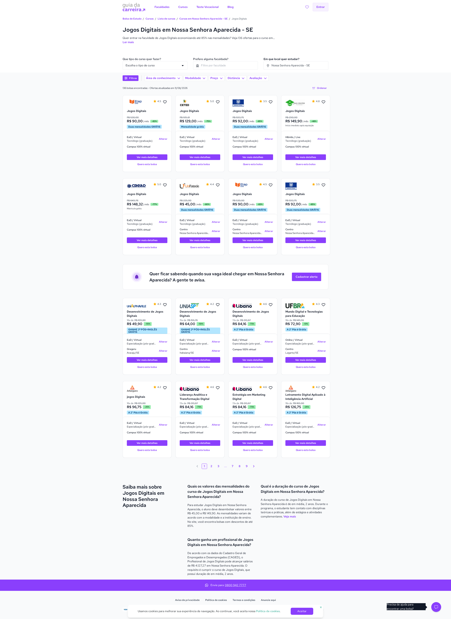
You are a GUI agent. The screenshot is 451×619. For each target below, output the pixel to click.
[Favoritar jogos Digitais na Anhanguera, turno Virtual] (164, 388)
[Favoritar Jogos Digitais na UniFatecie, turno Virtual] (217, 185)
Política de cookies (216, 600)
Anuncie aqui (268, 600)
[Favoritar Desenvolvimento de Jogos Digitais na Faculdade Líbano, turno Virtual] (270, 304)
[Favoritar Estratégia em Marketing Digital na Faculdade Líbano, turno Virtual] (270, 388)
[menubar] (194, 7)
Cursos (150, 18)
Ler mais (128, 42)
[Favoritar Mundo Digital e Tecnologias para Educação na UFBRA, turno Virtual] (323, 304)
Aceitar (302, 611)
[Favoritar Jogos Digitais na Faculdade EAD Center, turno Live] (323, 102)
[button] (436, 607)
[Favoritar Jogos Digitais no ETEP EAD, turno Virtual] (164, 102)
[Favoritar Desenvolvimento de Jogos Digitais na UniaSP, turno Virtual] (217, 304)
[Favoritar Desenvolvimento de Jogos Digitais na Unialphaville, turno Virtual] (164, 304)
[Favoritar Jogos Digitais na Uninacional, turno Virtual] (270, 102)
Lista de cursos (166, 18)
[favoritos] (307, 7)
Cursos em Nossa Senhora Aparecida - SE (203, 18)
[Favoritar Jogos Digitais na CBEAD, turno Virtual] (164, 185)
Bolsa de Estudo (132, 18)
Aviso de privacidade (187, 600)
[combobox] (225, 65)
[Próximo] (254, 466)
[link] (136, 102)
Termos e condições (244, 600)
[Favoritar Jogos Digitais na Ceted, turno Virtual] (217, 102)
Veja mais (289, 516)
